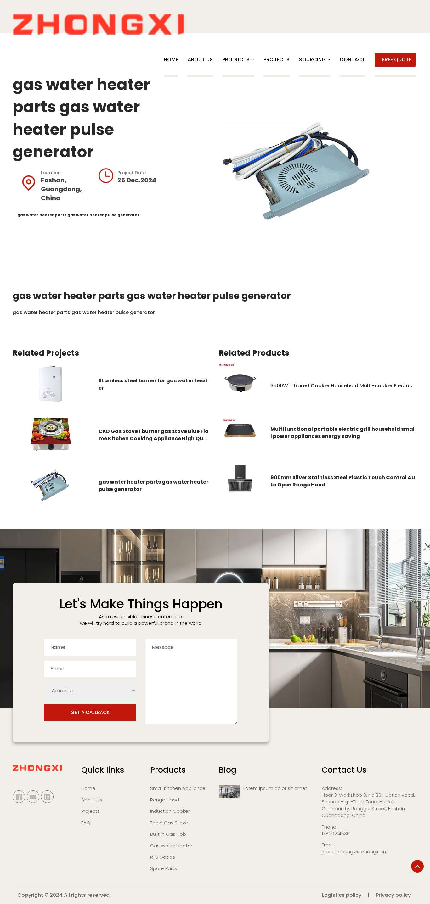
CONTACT (352, 59)
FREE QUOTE (396, 59)
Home (171, 59)
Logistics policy (341, 895)
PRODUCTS (236, 59)
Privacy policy (393, 895)
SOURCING (312, 59)
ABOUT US (200, 59)
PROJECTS (276, 59)
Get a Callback (90, 712)
